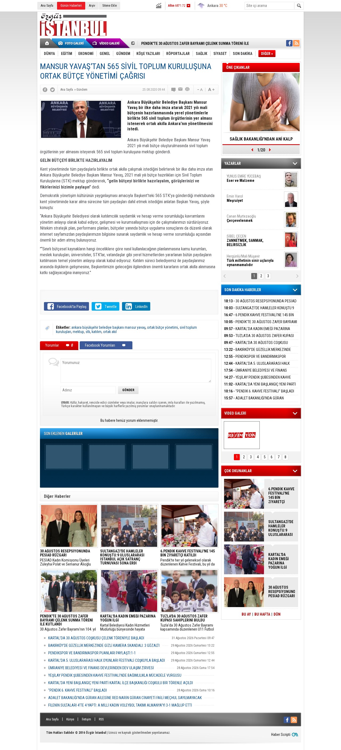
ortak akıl (110, 332)
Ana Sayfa (47, 5)
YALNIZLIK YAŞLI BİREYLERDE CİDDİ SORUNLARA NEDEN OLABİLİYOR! (261, 141)
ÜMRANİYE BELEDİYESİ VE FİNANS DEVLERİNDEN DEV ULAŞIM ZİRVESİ (101, 668)
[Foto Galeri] (72, 43)
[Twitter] (52, 89)
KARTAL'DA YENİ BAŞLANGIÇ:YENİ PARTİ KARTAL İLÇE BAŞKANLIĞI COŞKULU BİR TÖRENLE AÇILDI (120, 683)
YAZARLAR (232, 163)
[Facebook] (45, 89)
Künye (70, 719)
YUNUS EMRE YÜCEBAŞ (244, 173)
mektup (78, 332)
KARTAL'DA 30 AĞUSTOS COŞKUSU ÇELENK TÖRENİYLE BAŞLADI (96, 638)
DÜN (277, 614)
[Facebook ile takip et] (289, 43)
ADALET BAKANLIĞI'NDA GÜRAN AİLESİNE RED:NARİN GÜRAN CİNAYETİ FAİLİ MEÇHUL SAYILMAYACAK (125, 698)
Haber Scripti (280, 734)
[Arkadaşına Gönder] (180, 89)
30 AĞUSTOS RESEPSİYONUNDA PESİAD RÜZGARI (260, 304)
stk (88, 332)
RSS (101, 719)
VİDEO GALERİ (235, 413)
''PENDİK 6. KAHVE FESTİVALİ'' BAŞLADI (77, 690)
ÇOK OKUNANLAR (238, 471)
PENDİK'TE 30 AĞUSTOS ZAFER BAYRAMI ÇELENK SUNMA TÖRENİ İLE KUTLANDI (260, 325)
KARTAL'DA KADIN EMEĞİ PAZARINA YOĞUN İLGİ (257, 332)
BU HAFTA (262, 614)
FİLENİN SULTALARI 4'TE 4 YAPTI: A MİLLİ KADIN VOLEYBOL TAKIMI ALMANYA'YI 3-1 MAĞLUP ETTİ (120, 705)
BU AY (246, 614)
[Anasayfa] (47, 43)
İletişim (86, 719)
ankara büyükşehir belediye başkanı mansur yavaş (108, 327)
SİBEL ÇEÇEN (245, 235)
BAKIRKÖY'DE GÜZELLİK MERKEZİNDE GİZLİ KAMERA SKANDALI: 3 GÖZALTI (104, 645)
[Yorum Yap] (173, 89)
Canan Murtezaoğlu (241, 213)
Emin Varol (235, 193)
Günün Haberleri (71, 5)
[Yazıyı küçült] (199, 89)
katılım (97, 332)
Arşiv (92, 5)
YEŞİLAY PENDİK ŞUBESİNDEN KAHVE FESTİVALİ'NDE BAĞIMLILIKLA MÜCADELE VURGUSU (114, 675)
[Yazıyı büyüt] (211, 89)
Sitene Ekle (109, 5)
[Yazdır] (187, 89)
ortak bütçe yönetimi (162, 327)
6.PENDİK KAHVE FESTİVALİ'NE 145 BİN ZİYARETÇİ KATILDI (259, 318)
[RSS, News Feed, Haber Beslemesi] (296, 43)
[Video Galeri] (106, 43)
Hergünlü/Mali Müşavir (250, 255)
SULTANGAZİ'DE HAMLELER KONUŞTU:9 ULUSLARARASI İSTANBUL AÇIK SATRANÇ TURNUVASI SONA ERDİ (280, 528)
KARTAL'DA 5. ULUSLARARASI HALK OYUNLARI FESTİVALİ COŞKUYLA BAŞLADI (106, 660)
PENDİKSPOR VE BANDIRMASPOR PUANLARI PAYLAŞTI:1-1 (92, 653)
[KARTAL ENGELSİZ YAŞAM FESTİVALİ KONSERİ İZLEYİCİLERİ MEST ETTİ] (242, 435)
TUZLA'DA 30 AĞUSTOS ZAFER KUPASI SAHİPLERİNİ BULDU (259, 339)
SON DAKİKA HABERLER (242, 290)
